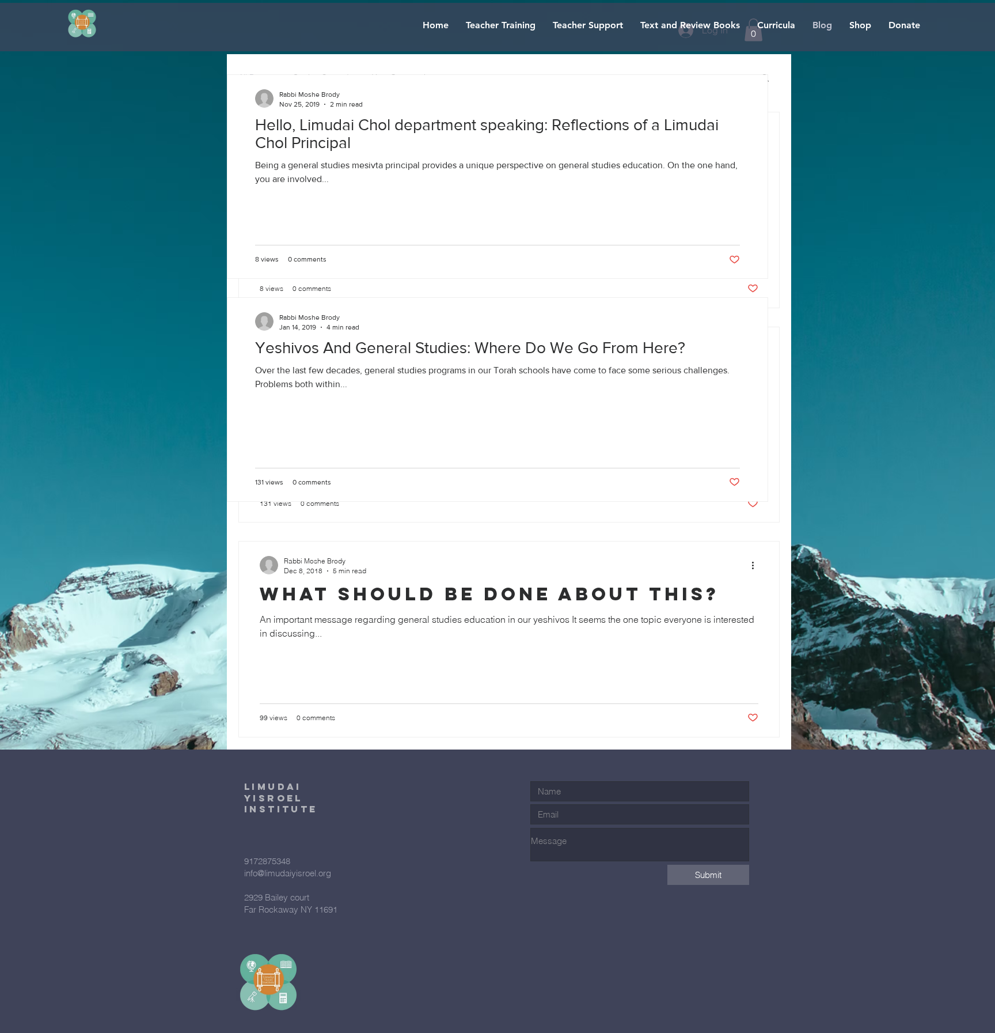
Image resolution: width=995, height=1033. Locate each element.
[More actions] (757, 565)
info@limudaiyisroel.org (287, 873)
